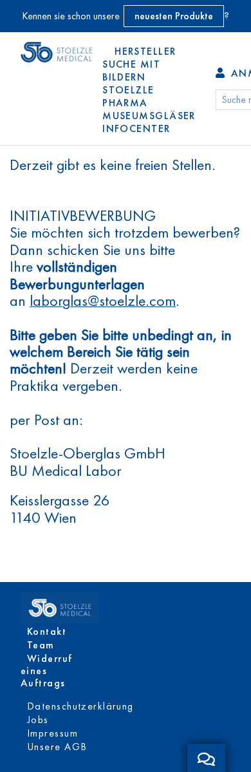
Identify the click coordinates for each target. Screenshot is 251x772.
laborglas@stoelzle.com (103, 301)
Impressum (52, 733)
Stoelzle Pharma (128, 96)
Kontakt (46, 631)
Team (41, 645)
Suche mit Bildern (131, 70)
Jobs (38, 719)
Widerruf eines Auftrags (47, 670)
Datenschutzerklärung (80, 706)
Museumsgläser (149, 115)
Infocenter (136, 128)
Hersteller (145, 51)
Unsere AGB (57, 746)
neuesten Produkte (174, 16)
